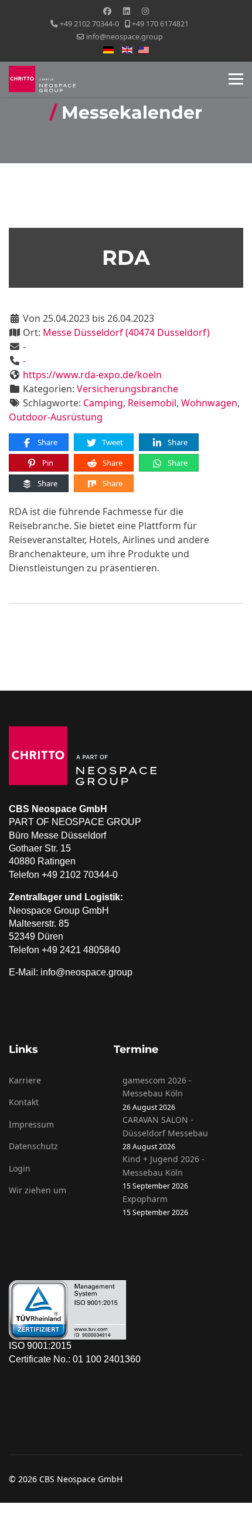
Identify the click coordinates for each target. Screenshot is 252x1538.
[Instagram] (145, 10)
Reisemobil (152, 402)
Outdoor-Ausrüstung (56, 416)
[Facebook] (107, 10)
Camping (103, 402)
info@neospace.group (124, 37)
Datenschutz (33, 1146)
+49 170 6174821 (160, 24)
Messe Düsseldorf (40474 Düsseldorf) (126, 332)
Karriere (25, 1080)
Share (46, 442)
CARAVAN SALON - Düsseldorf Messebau (165, 1126)
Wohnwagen (209, 402)
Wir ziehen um (37, 1190)
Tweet (111, 442)
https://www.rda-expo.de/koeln (92, 374)
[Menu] (236, 79)
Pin (46, 462)
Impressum (31, 1124)
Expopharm (145, 1198)
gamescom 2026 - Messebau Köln (157, 1087)
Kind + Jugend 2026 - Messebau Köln (163, 1165)
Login (19, 1168)
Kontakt (24, 1102)
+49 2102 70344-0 (89, 24)
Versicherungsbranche (127, 388)
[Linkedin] (126, 10)
